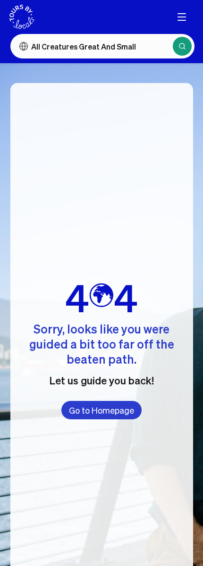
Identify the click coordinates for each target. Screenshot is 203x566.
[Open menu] (182, 17)
